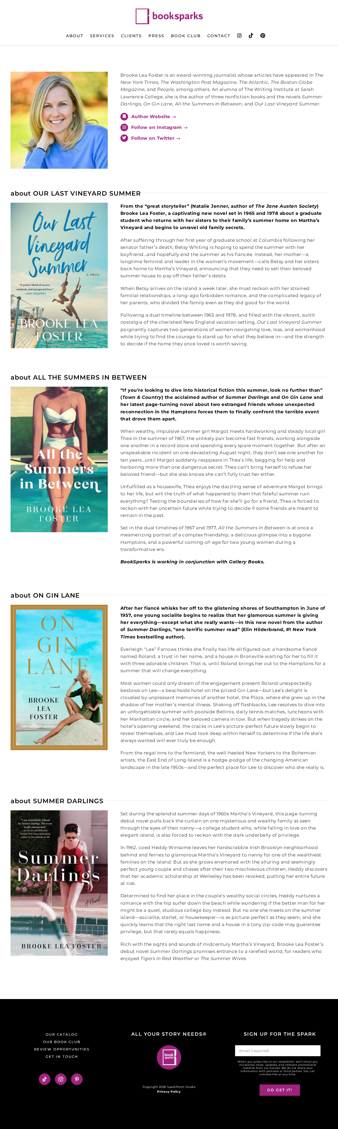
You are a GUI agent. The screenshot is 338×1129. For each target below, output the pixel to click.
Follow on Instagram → (159, 127)
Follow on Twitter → (156, 138)
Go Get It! (279, 1090)
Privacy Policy (169, 1091)
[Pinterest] (77, 1079)
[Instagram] (61, 1079)
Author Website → (153, 116)
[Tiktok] (45, 1079)
